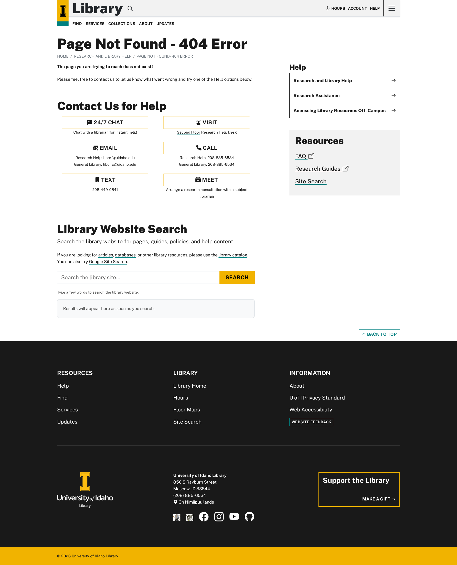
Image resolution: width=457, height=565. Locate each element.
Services (95, 23)
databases (125, 254)
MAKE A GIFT (376, 498)
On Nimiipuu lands (196, 502)
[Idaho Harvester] (189, 516)
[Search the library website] (130, 9)
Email (107, 148)
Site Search (311, 181)
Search (237, 277)
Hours (180, 398)
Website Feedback (311, 422)
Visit (209, 122)
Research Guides (318, 168)
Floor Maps (186, 409)
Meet (209, 180)
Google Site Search (108, 261)
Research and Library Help (102, 56)
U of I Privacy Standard (317, 398)
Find (77, 23)
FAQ (301, 156)
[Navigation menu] (391, 8)
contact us (104, 79)
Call (209, 148)
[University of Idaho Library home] (63, 10)
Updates (165, 23)
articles (105, 254)
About (146, 23)
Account (357, 8)
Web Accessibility (310, 409)
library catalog (233, 254)
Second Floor (188, 132)
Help (375, 8)
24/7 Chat (107, 122)
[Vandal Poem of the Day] (176, 516)
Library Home (189, 386)
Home (63, 56)
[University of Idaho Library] (85, 489)
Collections (121, 23)
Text (108, 180)
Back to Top (381, 334)
